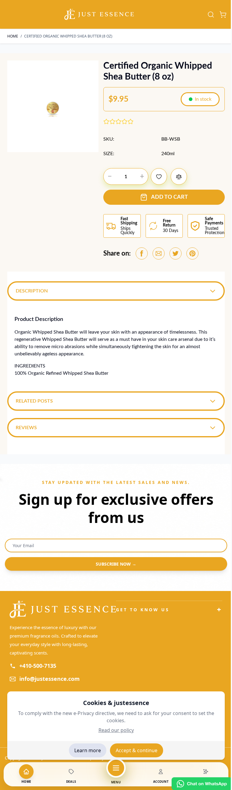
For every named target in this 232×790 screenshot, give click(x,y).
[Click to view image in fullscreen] (52, 106)
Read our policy (116, 730)
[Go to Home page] (99, 14)
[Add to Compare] (179, 176)
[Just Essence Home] (62, 610)
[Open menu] (116, 768)
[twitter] (175, 253)
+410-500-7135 (37, 666)
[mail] (159, 253)
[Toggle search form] (210, 14)
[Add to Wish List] (159, 176)
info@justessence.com (49, 679)
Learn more (87, 750)
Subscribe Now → (114, 564)
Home (12, 36)
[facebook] (142, 253)
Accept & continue (136, 750)
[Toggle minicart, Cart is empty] (223, 14)
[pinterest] (192, 253)
